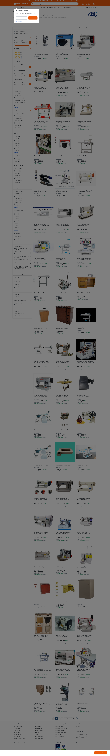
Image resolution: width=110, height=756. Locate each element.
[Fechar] (37, 10)
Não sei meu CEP (19, 21)
